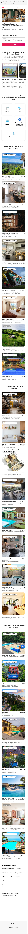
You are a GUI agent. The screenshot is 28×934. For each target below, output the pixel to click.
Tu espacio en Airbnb (19, 7)
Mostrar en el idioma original (9, 3)
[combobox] (13, 35)
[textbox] (7, 40)
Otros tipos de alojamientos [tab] (8, 868)
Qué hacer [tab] (18, 868)
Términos (16, 927)
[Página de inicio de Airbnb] (3, 7)
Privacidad (10, 927)
